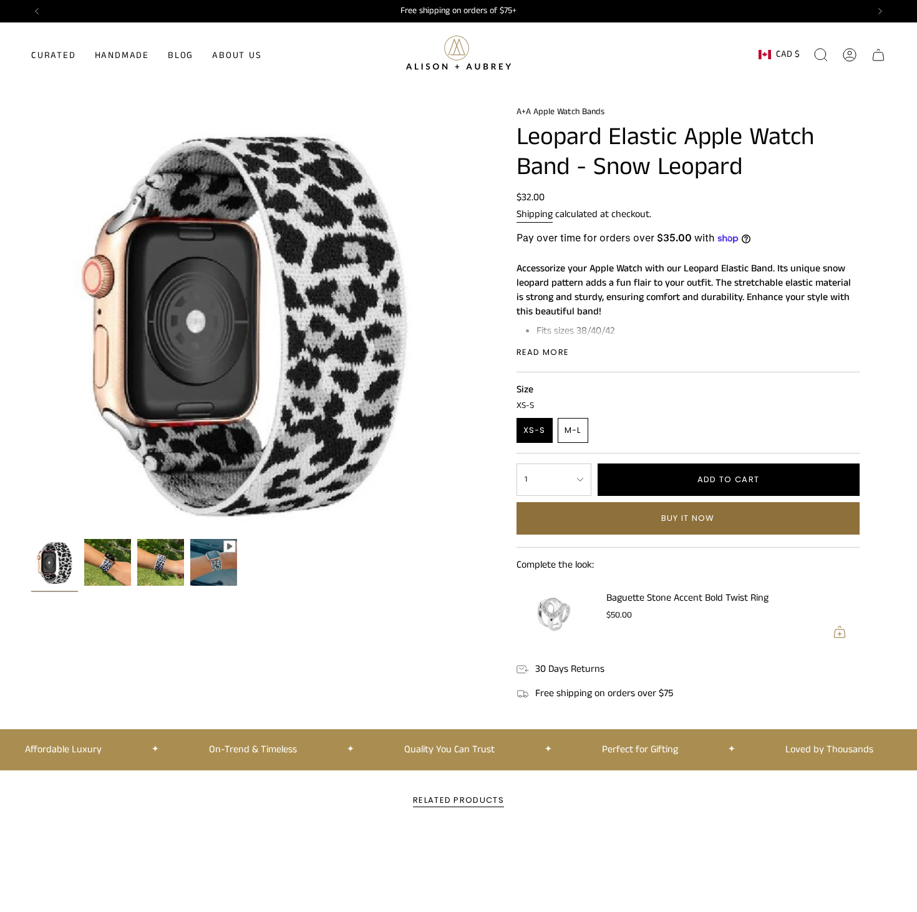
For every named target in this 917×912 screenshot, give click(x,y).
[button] (53, 54)
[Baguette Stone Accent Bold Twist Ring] (554, 614)
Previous (31, 319)
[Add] (840, 632)
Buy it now (688, 518)
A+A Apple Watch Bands (560, 111)
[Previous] (36, 11)
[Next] (880, 11)
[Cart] (878, 54)
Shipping (535, 214)
